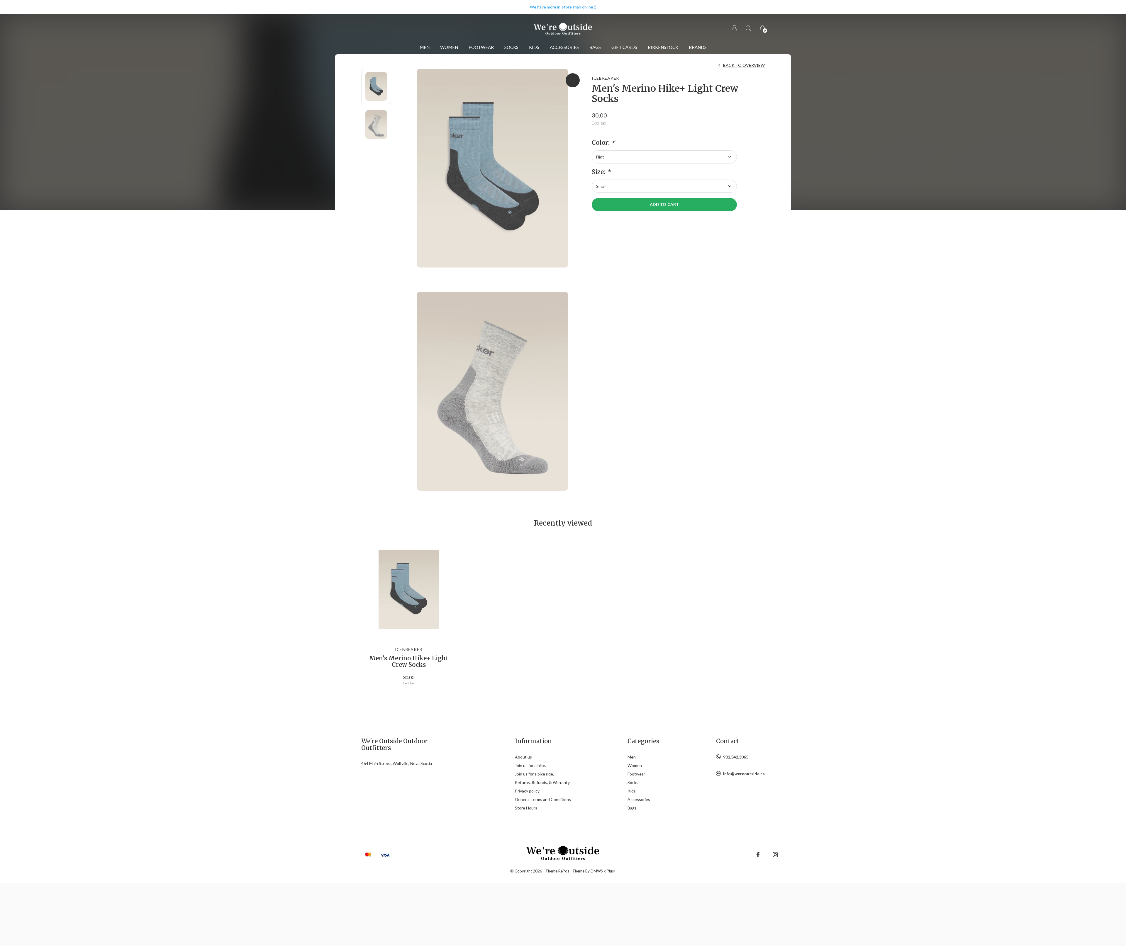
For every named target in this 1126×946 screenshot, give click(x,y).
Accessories (564, 47)
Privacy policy (527, 790)
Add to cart (664, 204)
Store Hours (526, 807)
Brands (698, 47)
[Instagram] (775, 854)
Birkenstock (663, 47)
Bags (595, 47)
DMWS (597, 871)
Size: (601, 172)
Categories (643, 741)
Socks (511, 47)
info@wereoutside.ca (744, 773)
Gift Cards (624, 47)
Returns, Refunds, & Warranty (542, 782)
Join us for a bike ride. (534, 773)
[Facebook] (758, 854)
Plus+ (611, 871)
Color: (603, 142)
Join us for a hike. (530, 765)
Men (425, 47)
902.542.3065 (735, 756)
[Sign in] (734, 28)
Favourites (573, 80)
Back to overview (744, 65)
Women (449, 47)
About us (523, 756)
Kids (534, 47)
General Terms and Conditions (543, 799)
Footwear (481, 47)
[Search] (748, 28)
